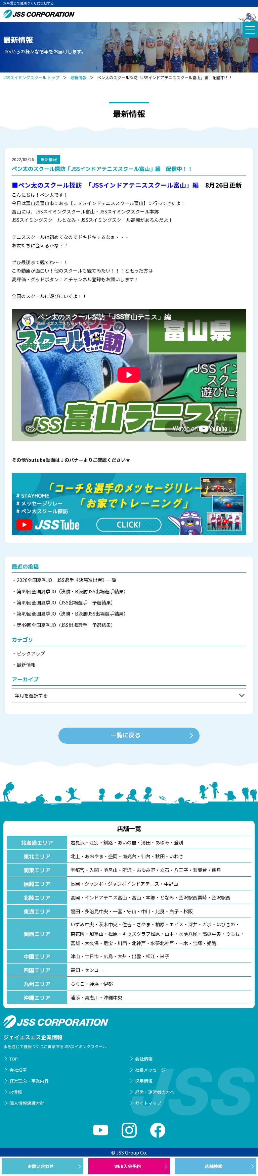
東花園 (78, 933)
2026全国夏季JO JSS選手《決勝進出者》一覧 (66, 580)
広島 (108, 956)
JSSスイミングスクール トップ (31, 77)
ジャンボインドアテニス (133, 883)
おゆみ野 (145, 870)
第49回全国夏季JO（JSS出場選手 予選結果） (66, 602)
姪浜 (94, 983)
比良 (160, 911)
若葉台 (200, 870)
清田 (145, 842)
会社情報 (144, 1059)
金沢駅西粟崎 (193, 897)
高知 (75, 970)
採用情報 (144, 1081)
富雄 (75, 943)
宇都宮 (78, 870)
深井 (193, 924)
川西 (122, 943)
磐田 (75, 911)
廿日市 (92, 956)
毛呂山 (110, 870)
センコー (94, 970)
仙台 (145, 856)
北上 (75, 856)
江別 (94, 842)
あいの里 (127, 842)
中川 (145, 911)
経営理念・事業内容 (29, 1081)
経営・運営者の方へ (154, 1092)
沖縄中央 (112, 997)
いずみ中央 (82, 924)
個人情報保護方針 (26, 1103)
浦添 (75, 997)
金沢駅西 (221, 897)
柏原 (160, 924)
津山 (75, 956)
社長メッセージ (150, 1070)
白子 (174, 911)
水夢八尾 (188, 933)
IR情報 (15, 1092)
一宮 (117, 911)
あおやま (94, 856)
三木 (183, 943)
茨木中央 (108, 924)
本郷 (150, 897)
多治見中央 (96, 911)
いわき (176, 856)
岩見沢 (78, 842)
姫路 (211, 943)
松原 (113, 933)
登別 (178, 842)
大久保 (92, 943)
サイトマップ (148, 1103)
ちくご (78, 983)
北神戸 (139, 943)
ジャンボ (94, 883)
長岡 (75, 883)
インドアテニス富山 (106, 897)
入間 (94, 870)
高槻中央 (211, 933)
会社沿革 (18, 1070)
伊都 (108, 983)
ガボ (207, 924)
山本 (169, 933)
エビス (176, 924)
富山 (136, 897)
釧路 (108, 842)
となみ (167, 897)
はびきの (225, 924)
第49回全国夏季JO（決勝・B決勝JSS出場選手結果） (72, 591)
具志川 (92, 997)
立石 (164, 870)
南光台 (129, 856)
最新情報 (78, 77)
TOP (13, 1059)
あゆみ (162, 842)
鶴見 (216, 870)
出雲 (136, 956)
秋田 (160, 856)
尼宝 (108, 943)
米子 (164, 956)
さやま (143, 924)
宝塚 (197, 943)
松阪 (188, 911)
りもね (233, 933)
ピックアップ (31, 653)
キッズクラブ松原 (141, 933)
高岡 (75, 897)
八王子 (181, 870)
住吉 (127, 924)
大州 (122, 956)
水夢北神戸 (162, 943)
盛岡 (113, 856)
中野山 (171, 883)
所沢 (127, 870)
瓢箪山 (96, 933)
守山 (131, 911)
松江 (150, 956)
